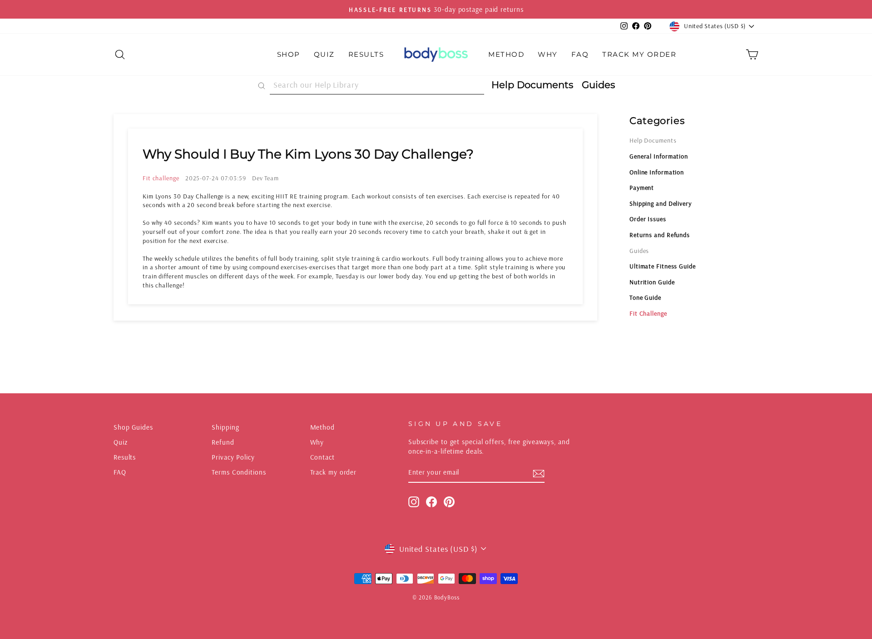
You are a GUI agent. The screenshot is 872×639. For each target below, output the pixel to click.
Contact (322, 457)
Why (548, 54)
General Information (658, 156)
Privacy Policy (233, 457)
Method (506, 54)
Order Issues (647, 219)
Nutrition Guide (652, 282)
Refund (223, 442)
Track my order (333, 472)
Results (366, 54)
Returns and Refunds (659, 235)
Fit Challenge (648, 313)
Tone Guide (645, 297)
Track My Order (639, 54)
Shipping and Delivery (660, 203)
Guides (639, 251)
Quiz (324, 54)
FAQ (580, 54)
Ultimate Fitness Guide (662, 266)
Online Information (656, 172)
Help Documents (653, 140)
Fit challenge (161, 178)
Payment (641, 187)
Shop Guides (133, 427)
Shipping (225, 427)
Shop (288, 54)
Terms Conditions (239, 472)
